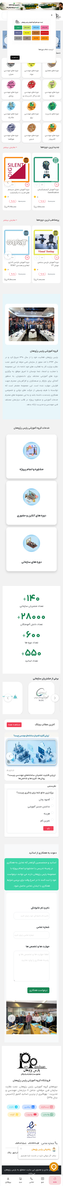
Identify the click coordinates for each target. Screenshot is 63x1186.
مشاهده (15, 57)
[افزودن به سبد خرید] (57, 185)
